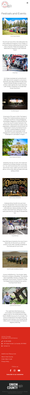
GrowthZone (19, 392)
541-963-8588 (7, 341)
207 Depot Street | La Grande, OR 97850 (15, 343)
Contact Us (7, 346)
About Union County (7, 356)
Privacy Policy (5, 361)
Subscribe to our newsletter (15, 374)
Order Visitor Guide (6, 359)
